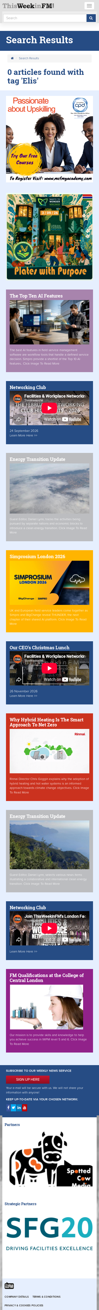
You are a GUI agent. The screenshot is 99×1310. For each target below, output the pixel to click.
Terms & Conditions (46, 1296)
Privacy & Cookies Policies (24, 1305)
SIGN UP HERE (28, 1079)
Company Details (17, 1296)
